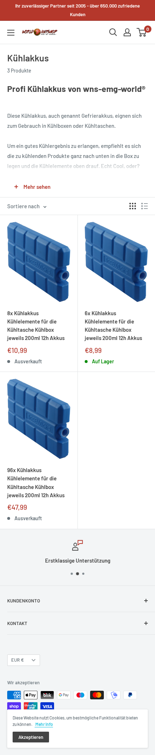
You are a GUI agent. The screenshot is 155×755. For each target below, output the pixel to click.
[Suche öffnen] (113, 32)
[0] (141, 32)
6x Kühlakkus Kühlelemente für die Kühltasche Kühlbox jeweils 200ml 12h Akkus (113, 325)
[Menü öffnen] (10, 33)
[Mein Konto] (127, 32)
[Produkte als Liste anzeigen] (144, 206)
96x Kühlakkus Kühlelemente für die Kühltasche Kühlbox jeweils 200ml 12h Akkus (36, 482)
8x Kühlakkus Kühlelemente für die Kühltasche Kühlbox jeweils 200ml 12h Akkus (36, 325)
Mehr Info (44, 724)
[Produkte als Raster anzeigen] (132, 206)
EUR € (17, 660)
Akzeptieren (30, 737)
